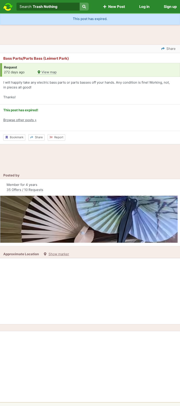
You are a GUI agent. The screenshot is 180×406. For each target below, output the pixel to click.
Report (57, 137)
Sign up (170, 6)
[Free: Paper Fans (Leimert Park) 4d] (89, 219)
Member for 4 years (25, 187)
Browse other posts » (19, 120)
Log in (144, 6)
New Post (115, 6)
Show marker (59, 254)
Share (38, 137)
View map (49, 72)
